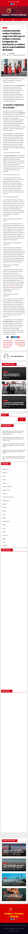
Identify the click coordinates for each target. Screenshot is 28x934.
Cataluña (4, 493)
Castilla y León (5, 490)
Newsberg (18, 925)
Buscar (4, 415)
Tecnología (5, 545)
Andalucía (4, 472)
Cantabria (4, 483)
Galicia (4, 514)
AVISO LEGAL (12, 931)
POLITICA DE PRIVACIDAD (8, 928)
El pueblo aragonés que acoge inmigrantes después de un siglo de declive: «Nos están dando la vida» (8, 344)
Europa (15, 114)
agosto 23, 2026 (8, 898)
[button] (23, 19)
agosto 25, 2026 (8, 869)
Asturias (4, 479)
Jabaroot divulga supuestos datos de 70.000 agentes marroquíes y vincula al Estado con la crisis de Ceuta (13, 439)
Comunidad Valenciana (7, 497)
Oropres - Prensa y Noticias (14, 15)
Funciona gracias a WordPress (7, 925)
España (4, 511)
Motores (4, 524)
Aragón (4, 476)
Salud (3, 542)
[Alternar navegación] (13, 19)
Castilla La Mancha (7, 486)
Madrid (4, 517)
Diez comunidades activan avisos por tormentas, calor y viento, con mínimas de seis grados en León (13, 458)
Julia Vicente (12, 53)
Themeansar (24, 925)
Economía (4, 507)
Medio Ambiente (6, 521)
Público (4, 538)
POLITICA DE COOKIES (20, 928)
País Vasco (5, 535)
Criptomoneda (5, 500)
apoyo (4, 229)
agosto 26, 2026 (8, 854)
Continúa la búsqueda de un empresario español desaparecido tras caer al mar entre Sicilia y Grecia (13, 452)
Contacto (17, 931)
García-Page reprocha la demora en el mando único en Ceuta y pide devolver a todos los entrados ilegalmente (13, 433)
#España (23, 55)
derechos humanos (15, 285)
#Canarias (17, 55)
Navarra (4, 531)
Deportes (4, 504)
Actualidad (5, 27)
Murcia (4, 528)
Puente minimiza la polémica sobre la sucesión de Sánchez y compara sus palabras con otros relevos (13, 445)
